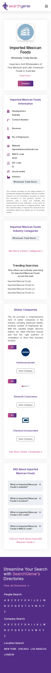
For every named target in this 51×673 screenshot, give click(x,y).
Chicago (23, 648)
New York (10, 648)
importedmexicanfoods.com (25, 149)
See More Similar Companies (25, 451)
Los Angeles (38, 648)
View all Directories (16, 585)
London (9, 654)
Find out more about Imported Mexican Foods (25, 540)
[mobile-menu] (46, 6)
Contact (26, 83)
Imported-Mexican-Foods (14, 17)
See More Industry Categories (24, 250)
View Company (25, 371)
